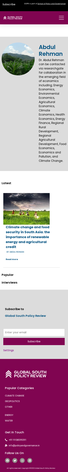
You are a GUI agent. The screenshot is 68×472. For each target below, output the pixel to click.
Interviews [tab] (9, 282)
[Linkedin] (29, 460)
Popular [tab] (8, 275)
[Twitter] (14, 460)
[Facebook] (7, 460)
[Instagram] (22, 460)
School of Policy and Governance (51, 3)
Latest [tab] (6, 183)
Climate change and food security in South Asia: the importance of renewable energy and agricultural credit (28, 237)
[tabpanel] (34, 229)
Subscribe (8, 4)
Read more (12, 259)
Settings (8, 350)
